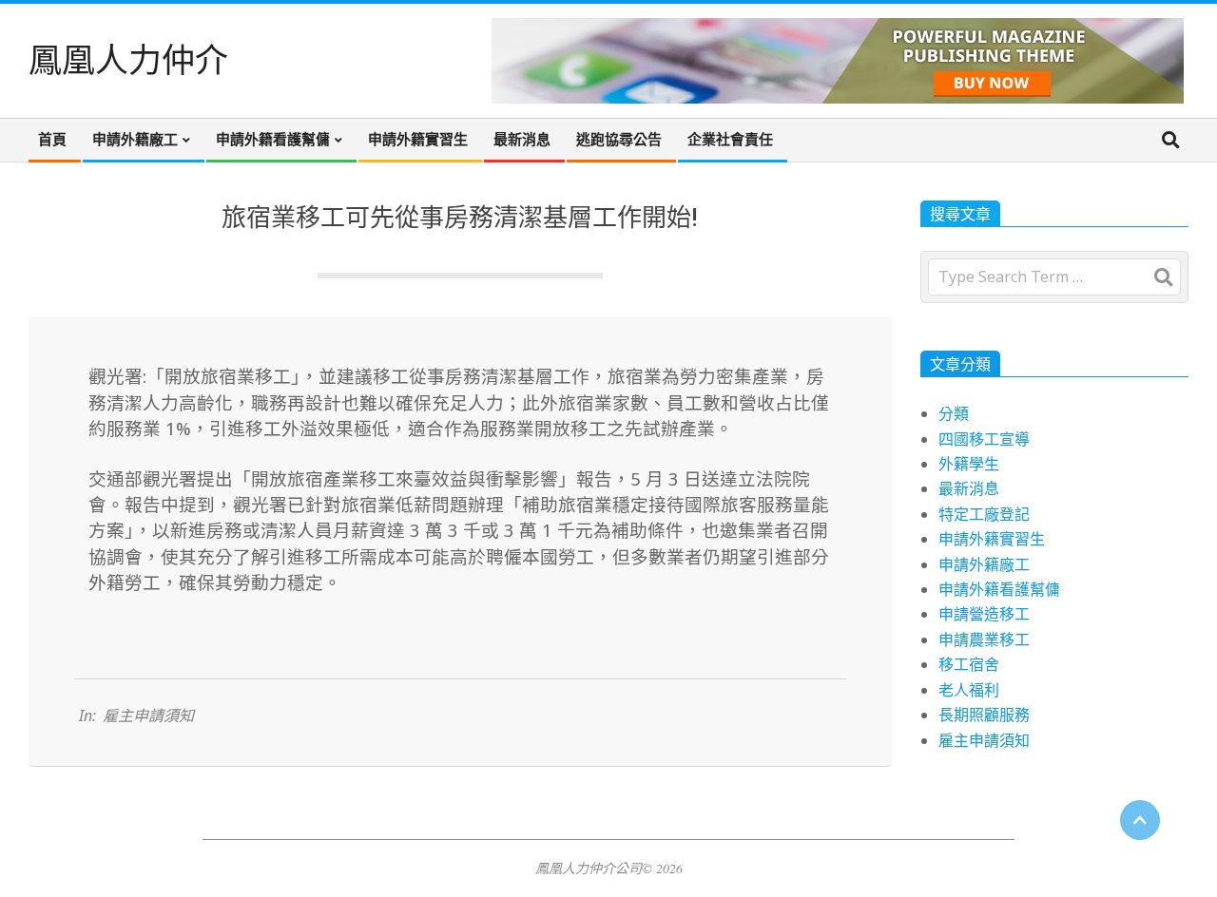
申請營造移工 (984, 613)
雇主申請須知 (148, 715)
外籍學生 (968, 463)
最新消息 (968, 488)
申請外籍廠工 (984, 564)
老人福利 (968, 689)
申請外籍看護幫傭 (999, 589)
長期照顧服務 (984, 714)
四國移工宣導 (984, 439)
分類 (953, 413)
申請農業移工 (984, 639)
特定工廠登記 (984, 514)
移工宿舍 (968, 664)
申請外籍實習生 (991, 538)
